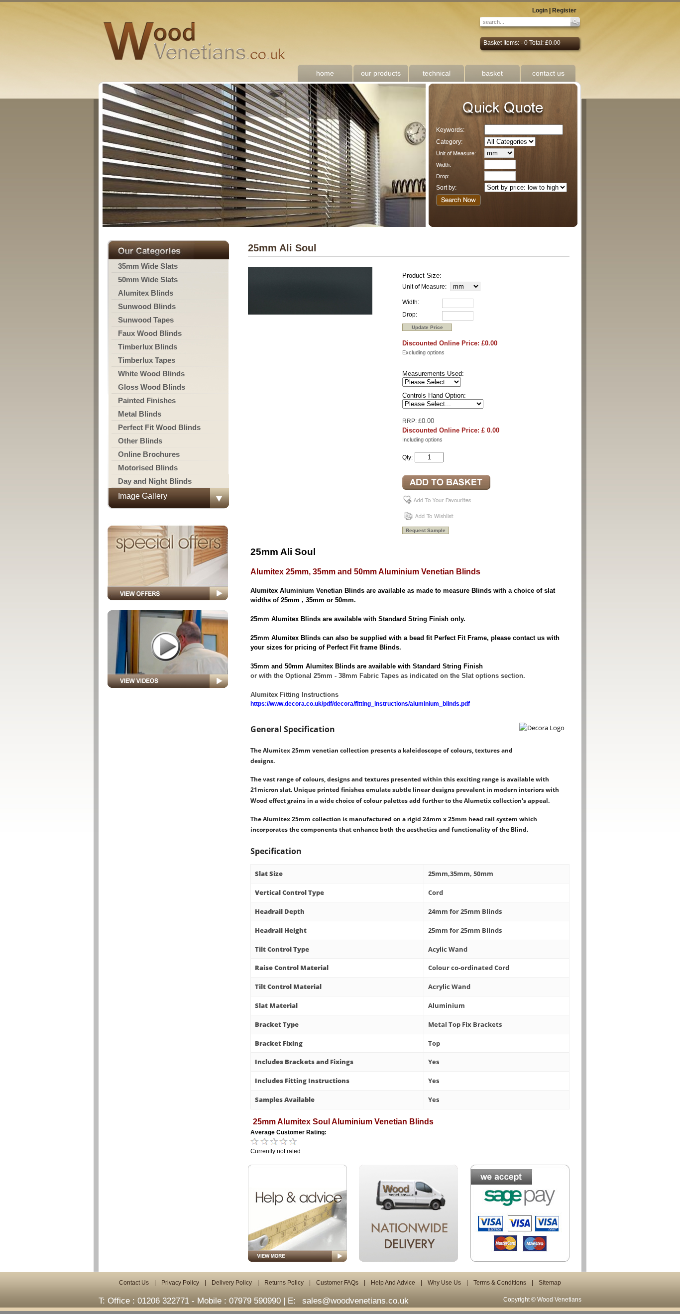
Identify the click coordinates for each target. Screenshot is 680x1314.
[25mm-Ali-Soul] (310, 312)
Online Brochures (149, 454)
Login (540, 10)
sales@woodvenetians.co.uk (355, 1301)
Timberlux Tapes (146, 360)
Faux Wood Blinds (150, 333)
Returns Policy (284, 1282)
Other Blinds (140, 441)
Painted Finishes (147, 400)
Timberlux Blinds (147, 346)
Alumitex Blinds (145, 293)
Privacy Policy (180, 1282)
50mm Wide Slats (148, 279)
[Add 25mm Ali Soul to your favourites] (438, 503)
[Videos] (168, 690)
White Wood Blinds (151, 373)
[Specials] (168, 603)
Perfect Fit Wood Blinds (159, 427)
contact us (548, 73)
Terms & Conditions (499, 1282)
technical (437, 73)
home (325, 73)
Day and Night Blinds (155, 481)
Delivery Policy (232, 1282)
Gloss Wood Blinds (151, 387)
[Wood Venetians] (199, 41)
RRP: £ (412, 421)
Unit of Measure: (456, 153)
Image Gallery (142, 496)
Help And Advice (393, 1282)
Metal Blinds (139, 414)
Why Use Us (444, 1282)
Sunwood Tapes (146, 320)
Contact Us (134, 1282)
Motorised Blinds (148, 467)
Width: (443, 165)
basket (492, 73)
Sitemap (550, 1282)
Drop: (443, 176)
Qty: (407, 457)
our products (381, 73)
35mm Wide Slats (148, 266)
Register (564, 10)
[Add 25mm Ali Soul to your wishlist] (429, 519)
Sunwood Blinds (147, 306)
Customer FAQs (337, 1282)
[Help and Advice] (297, 1213)
